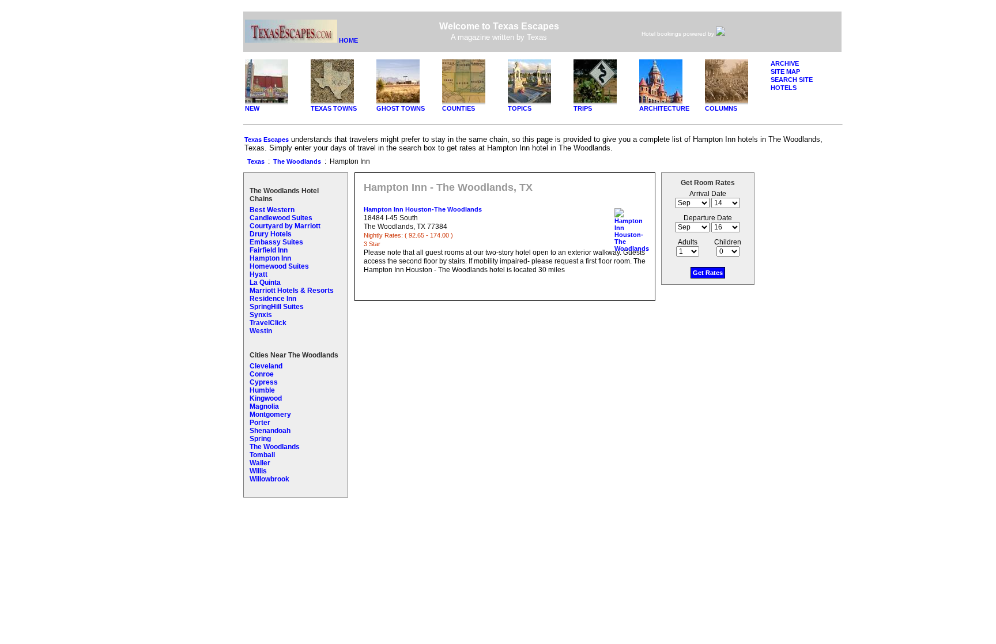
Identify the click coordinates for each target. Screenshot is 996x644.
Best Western (272, 210)
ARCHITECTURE (664, 108)
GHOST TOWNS (400, 108)
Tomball (262, 455)
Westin (261, 331)
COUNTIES (458, 108)
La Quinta (265, 282)
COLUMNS (721, 108)
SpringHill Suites (277, 307)
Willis (258, 471)
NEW (252, 108)
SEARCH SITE (792, 79)
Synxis (261, 315)
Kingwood (266, 398)
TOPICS (519, 108)
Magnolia (264, 406)
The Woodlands (297, 161)
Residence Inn (273, 299)
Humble (262, 390)
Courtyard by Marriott (285, 226)
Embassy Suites (276, 242)
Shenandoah (270, 431)
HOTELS (784, 87)
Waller (260, 463)
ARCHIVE (785, 63)
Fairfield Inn (269, 250)
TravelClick (268, 323)
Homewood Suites (279, 266)
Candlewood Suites (281, 218)
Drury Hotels (271, 234)
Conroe (262, 374)
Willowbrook (269, 479)
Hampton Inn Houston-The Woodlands (423, 209)
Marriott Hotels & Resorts (292, 291)
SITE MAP (785, 71)
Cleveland (266, 366)
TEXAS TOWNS (334, 108)
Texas (256, 161)
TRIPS (583, 108)
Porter (260, 423)
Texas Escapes (266, 139)
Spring (260, 439)
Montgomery (270, 414)
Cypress (264, 382)
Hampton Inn (270, 258)
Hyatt (258, 274)
